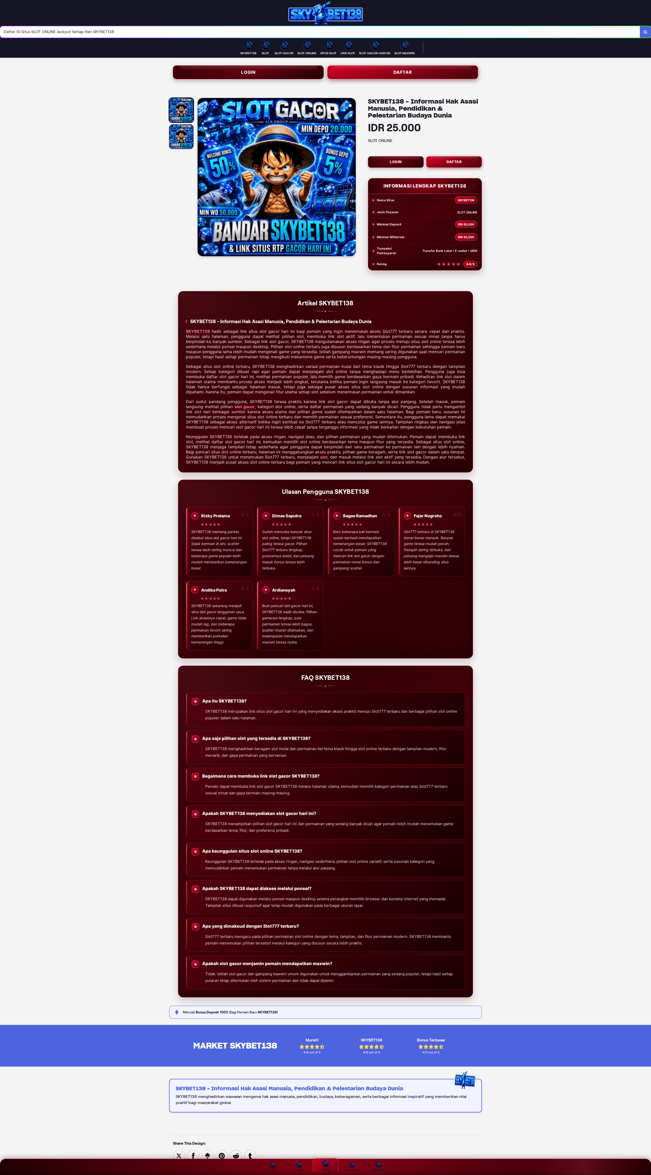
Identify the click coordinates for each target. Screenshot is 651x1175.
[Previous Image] (202, 178)
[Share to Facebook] (193, 1155)
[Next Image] (352, 178)
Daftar (402, 72)
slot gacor (245, 406)
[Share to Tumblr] (250, 1155)
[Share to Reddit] (236, 1155)
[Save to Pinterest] (222, 1155)
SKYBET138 (198, 331)
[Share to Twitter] (179, 1155)
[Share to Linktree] (207, 1155)
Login (248, 72)
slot (324, 457)
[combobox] (320, 32)
